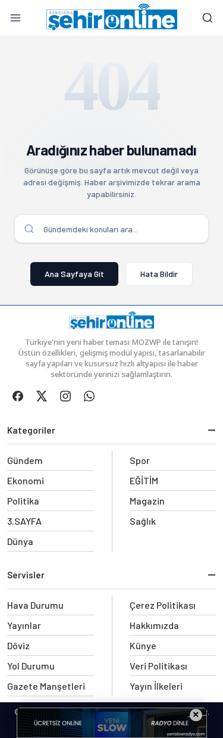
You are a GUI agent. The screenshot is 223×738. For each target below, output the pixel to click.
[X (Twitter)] (41, 396)
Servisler (26, 574)
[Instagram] (65, 396)
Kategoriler (31, 430)
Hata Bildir (159, 274)
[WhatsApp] (89, 396)
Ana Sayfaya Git (74, 274)
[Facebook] (18, 396)
